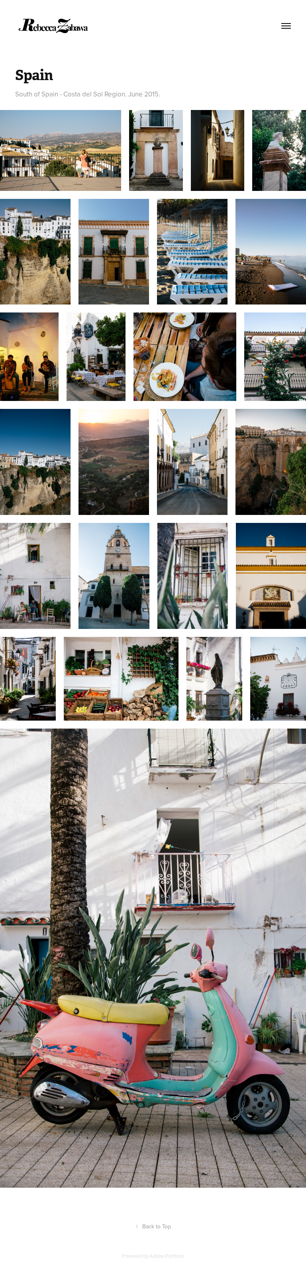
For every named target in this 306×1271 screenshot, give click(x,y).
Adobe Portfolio (166, 1255)
